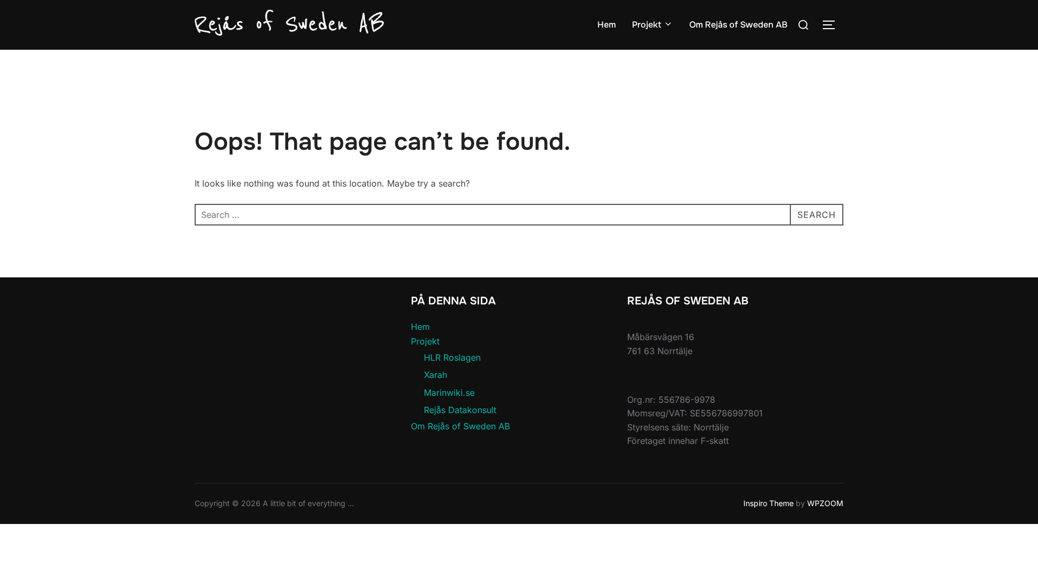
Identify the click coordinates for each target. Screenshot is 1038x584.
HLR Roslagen (452, 357)
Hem (606, 24)
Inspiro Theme (768, 503)
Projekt (646, 24)
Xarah (435, 374)
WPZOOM (825, 503)
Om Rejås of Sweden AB (738, 24)
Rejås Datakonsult (460, 409)
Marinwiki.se (449, 392)
